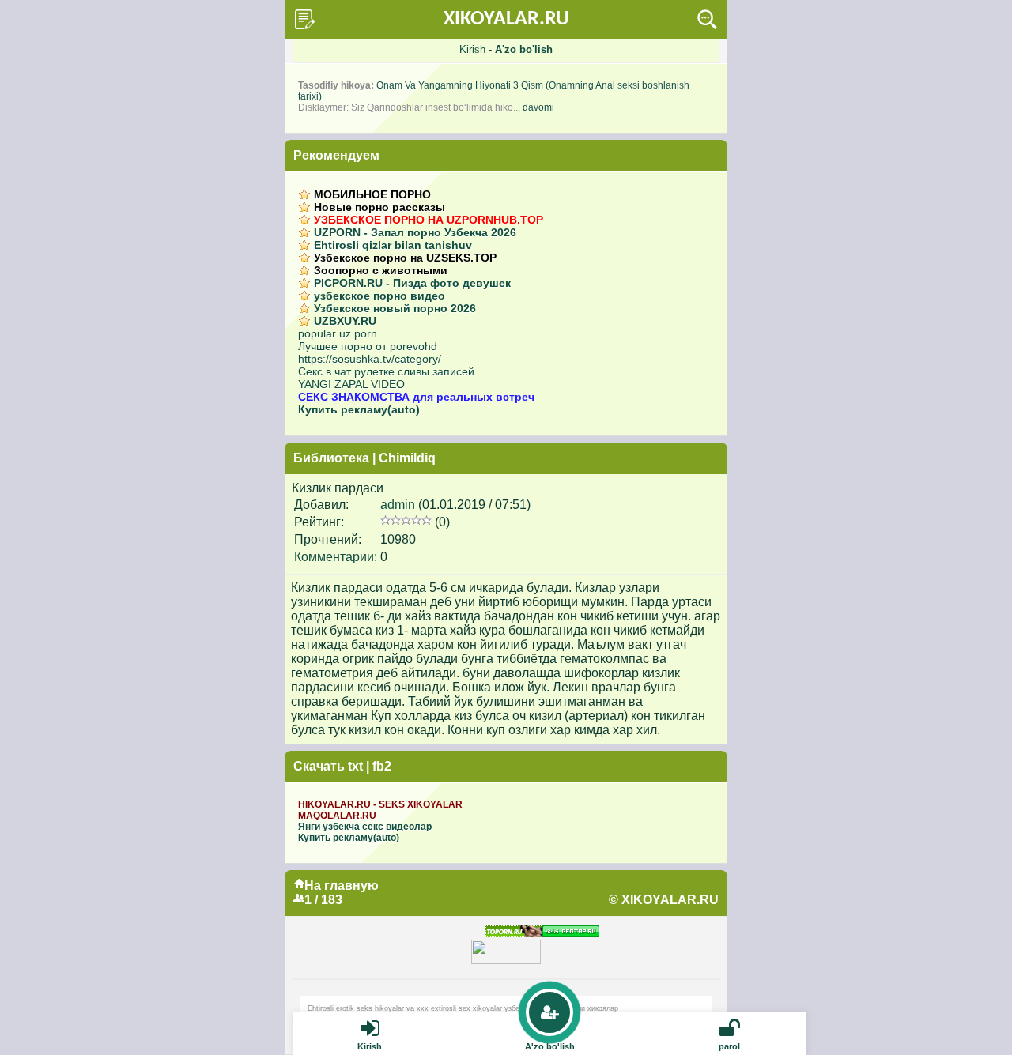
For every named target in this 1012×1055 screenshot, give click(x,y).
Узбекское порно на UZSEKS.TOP (405, 257)
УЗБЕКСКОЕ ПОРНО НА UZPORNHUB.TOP (428, 219)
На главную (341, 885)
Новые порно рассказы (379, 207)
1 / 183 (323, 899)
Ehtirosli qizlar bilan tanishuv (393, 245)
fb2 (381, 766)
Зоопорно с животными (380, 270)
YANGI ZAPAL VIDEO (351, 384)
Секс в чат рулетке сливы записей (386, 371)
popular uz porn (337, 333)
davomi (538, 107)
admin (397, 504)
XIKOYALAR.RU (506, 19)
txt (355, 766)
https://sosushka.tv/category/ (369, 358)
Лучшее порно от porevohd (367, 346)
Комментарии (334, 556)
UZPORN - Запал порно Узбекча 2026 (415, 232)
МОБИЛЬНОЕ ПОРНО (372, 194)
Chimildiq (407, 458)
